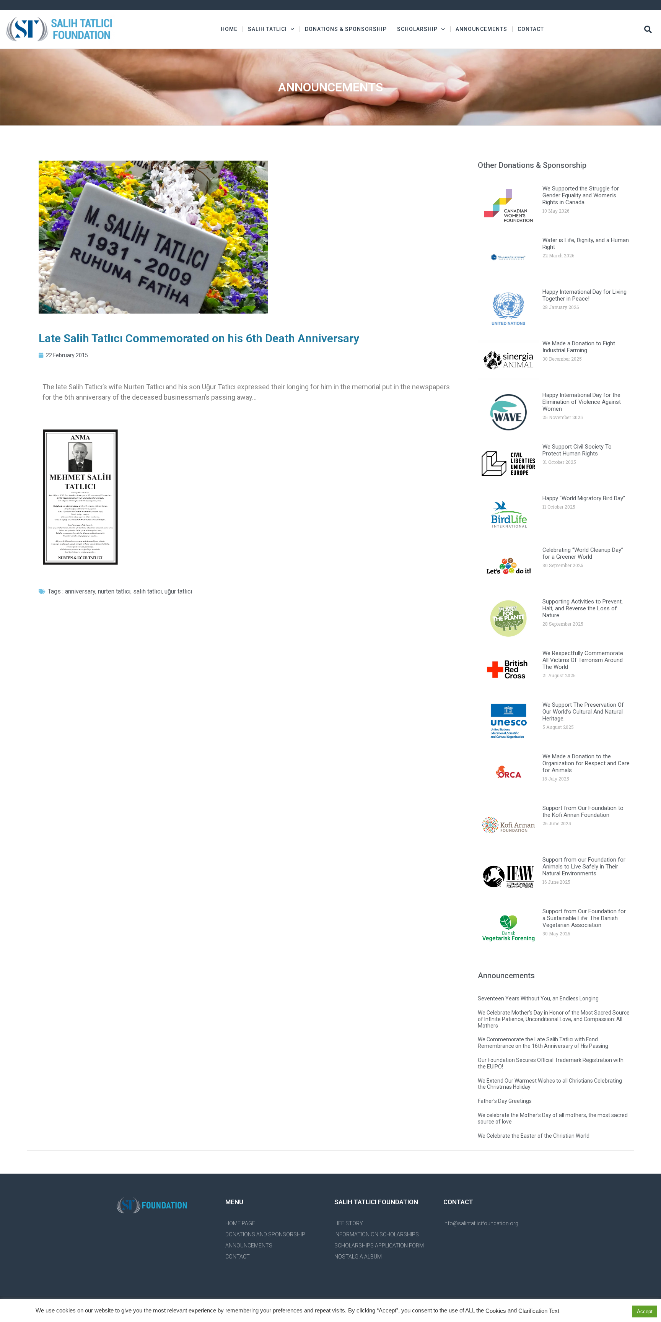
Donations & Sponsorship (346, 29)
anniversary (80, 591)
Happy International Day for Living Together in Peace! (584, 295)
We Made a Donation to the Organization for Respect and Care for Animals (586, 763)
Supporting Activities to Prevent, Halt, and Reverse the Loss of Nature (582, 608)
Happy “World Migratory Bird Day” (583, 498)
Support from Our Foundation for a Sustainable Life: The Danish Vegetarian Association (584, 918)
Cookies (495, 1310)
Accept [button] (645, 1311)
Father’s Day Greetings (505, 1101)
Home (229, 29)
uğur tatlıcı (178, 591)
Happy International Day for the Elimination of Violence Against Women (581, 402)
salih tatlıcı (147, 591)
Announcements (481, 29)
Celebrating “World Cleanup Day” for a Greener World (582, 553)
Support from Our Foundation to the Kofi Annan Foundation (583, 811)
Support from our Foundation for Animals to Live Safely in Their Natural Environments (583, 866)
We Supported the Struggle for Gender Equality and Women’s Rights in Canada (580, 195)
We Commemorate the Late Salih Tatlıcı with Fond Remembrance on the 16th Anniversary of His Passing (543, 1042)
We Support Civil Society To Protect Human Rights (577, 450)
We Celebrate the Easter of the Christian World (533, 1136)
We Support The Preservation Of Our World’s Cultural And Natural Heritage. (583, 711)
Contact (531, 29)
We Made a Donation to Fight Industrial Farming (578, 347)
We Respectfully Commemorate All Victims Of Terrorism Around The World (582, 660)
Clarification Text (538, 1310)
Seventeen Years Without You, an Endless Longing (538, 998)
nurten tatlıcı (114, 591)
